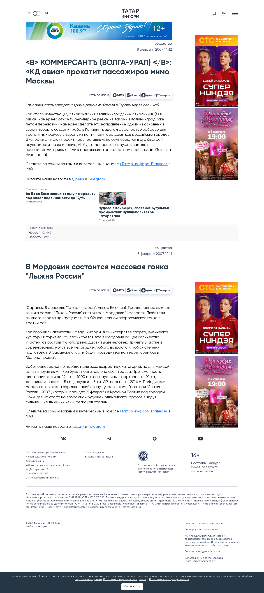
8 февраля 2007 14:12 (154, 50)
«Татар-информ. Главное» (144, 164)
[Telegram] (109, 438)
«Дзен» (78, 179)
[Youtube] (200, 438)
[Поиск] (214, 13)
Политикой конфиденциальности (169, 579)
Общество (163, 44)
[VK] (63, 439)
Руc (28, 13)
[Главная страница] (130, 13)
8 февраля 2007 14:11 (155, 254)
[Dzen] (154, 438)
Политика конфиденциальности (202, 551)
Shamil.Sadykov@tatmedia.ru (200, 561)
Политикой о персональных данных (124, 579)
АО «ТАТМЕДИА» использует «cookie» (205, 536)
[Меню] (235, 13)
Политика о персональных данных (204, 523)
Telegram (96, 179)
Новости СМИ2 (40, 232)
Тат (45, 13)
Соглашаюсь (132, 586)
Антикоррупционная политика (202, 530)
